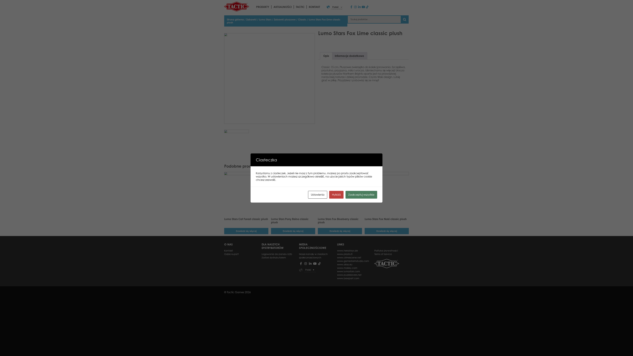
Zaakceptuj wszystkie (361, 194)
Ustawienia (317, 194)
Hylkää (336, 194)
